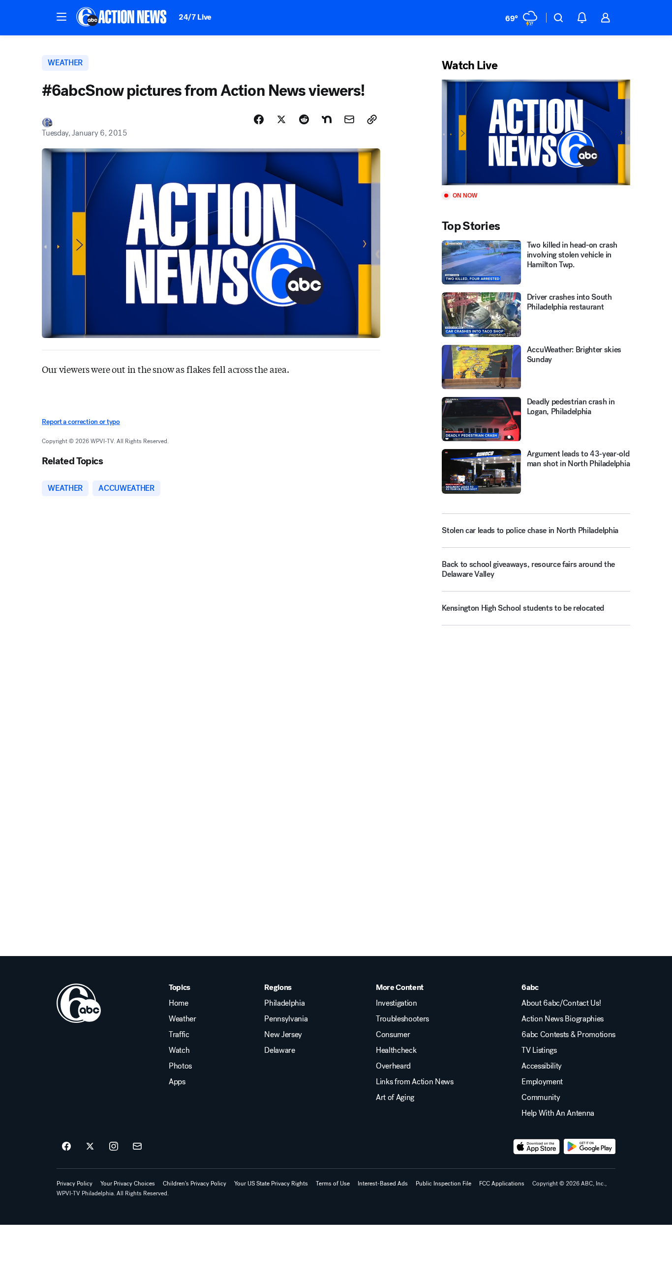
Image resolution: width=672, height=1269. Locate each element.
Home (178, 1003)
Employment (542, 1082)
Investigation (396, 1003)
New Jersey (283, 1035)
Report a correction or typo (81, 421)
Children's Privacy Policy (194, 1183)
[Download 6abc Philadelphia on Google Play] (589, 1147)
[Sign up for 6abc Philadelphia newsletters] (137, 1146)
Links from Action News (415, 1082)
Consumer (393, 1035)
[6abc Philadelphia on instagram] (113, 1146)
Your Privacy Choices (127, 1183)
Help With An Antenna (557, 1113)
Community (540, 1097)
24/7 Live (195, 17)
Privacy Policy (74, 1183)
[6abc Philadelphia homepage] (122, 17)
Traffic (179, 1035)
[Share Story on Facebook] (258, 119)
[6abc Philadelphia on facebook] (66, 1146)
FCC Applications (501, 1183)
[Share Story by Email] (349, 119)
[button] (61, 17)
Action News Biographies (562, 1019)
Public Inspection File (443, 1183)
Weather (182, 1019)
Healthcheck (396, 1050)
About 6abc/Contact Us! (561, 1003)
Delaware (279, 1050)
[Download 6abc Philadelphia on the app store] (536, 1147)
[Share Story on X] (281, 119)
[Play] (536, 132)
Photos (180, 1066)
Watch (179, 1050)
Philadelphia (284, 1003)
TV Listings (538, 1050)
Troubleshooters (402, 1019)
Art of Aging (395, 1097)
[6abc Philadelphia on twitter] (90, 1146)
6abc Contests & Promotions (568, 1035)
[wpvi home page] (79, 1003)
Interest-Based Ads (383, 1183)
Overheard (393, 1066)
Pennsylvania (285, 1019)
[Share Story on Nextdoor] (326, 119)
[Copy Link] (372, 119)
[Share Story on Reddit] (304, 119)
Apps (177, 1082)
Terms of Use (333, 1183)
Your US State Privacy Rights (271, 1183)
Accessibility (541, 1066)
